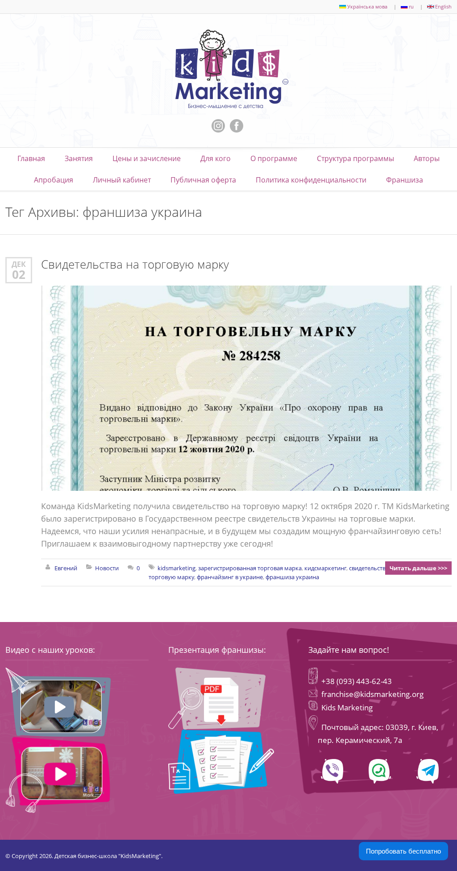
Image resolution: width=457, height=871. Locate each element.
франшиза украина (292, 577)
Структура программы (355, 158)
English (443, 6)
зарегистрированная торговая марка (250, 568)
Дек (19, 264)
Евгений (65, 568)
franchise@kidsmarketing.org (372, 694)
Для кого (215, 158)
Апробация (53, 180)
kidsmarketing (176, 568)
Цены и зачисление (146, 158)
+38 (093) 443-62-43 (356, 681)
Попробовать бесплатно (403, 851)
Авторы (427, 158)
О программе (273, 158)
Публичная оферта (203, 180)
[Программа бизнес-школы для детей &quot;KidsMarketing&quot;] (228, 69)
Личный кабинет (122, 180)
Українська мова (367, 6)
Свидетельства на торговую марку (135, 264)
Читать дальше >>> (418, 568)
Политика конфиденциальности (311, 180)
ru (411, 6)
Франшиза (404, 180)
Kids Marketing (347, 707)
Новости (107, 568)
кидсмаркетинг (325, 568)
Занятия (79, 158)
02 (18, 274)
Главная (31, 158)
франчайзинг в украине (230, 577)
